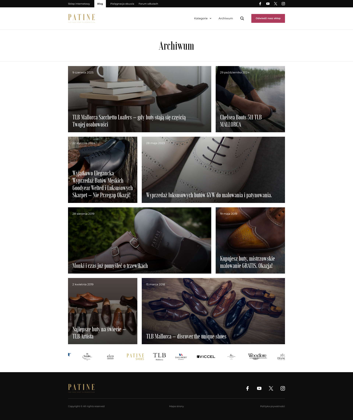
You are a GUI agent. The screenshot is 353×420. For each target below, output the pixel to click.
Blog (100, 3)
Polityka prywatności (272, 406)
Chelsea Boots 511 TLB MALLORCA (241, 120)
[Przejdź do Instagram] (283, 3)
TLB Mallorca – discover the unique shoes (186, 336)
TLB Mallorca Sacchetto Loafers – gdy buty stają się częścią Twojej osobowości (129, 120)
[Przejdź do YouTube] (268, 3)
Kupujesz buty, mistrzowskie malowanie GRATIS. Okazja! (247, 262)
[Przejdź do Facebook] (260, 3)
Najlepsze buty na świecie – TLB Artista (99, 332)
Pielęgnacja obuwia (122, 3)
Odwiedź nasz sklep (268, 18)
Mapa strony (176, 406)
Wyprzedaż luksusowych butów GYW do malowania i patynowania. (209, 194)
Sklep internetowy (79, 3)
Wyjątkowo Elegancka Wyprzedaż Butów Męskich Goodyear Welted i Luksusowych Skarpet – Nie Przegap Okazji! (102, 183)
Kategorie (201, 18)
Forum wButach (148, 3)
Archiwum (226, 18)
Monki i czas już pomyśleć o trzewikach (110, 265)
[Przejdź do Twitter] (275, 3)
